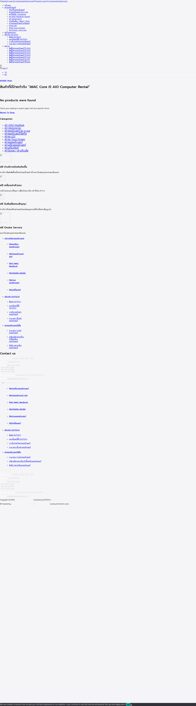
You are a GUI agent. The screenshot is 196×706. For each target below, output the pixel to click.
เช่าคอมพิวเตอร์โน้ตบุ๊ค (16, 133)
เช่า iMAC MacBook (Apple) (19, 16)
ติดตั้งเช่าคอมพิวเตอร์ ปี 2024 (19, 53)
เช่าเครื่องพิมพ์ (12, 147)
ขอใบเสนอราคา (10, 32)
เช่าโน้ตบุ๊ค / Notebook (17, 14)
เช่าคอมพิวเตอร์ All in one (18, 12)
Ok (128, 704)
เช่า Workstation (15, 19)
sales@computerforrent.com (17, 379)
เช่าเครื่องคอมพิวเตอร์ (16, 10)
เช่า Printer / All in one (17, 30)
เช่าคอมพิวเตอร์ (10, 7)
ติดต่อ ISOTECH (15, 37)
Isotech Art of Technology (22, 504)
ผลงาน (7, 46)
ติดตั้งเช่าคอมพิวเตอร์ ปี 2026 (20, 48)
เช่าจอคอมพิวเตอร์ (14, 142)
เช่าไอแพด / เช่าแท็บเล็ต (16, 150)
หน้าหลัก (3, 80)
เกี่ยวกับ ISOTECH (11, 35)
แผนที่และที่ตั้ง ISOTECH (18, 39)
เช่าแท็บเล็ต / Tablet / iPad (19, 21)
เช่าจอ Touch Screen (17, 28)
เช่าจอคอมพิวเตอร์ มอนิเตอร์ (19, 23)
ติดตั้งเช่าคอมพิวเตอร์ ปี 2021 (19, 59)
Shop (9, 80)
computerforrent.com (24, 500)
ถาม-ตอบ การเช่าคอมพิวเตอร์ (19, 44)
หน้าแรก (8, 5)
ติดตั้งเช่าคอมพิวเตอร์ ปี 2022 (19, 57)
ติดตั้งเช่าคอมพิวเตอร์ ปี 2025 (20, 50)
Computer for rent (42, 504)
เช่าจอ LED (13, 25)
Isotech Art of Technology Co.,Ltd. (66, 500)
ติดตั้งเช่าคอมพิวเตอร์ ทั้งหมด (19, 62)
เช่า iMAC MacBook (14, 125)
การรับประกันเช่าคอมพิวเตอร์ (19, 41)
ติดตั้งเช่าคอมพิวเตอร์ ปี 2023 (20, 55)
